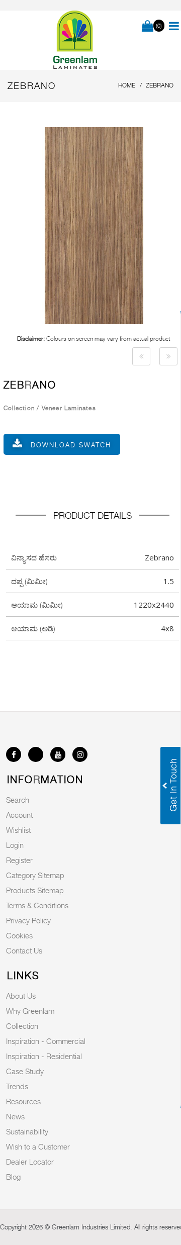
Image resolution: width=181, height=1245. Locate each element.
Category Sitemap (35, 875)
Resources (23, 1101)
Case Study (25, 1071)
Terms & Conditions (37, 905)
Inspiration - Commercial (45, 1040)
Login (15, 844)
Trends (17, 1086)
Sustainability (27, 1131)
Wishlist (18, 829)
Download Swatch (71, 445)
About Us (21, 995)
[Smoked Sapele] (141, 356)
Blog (13, 1176)
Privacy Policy (28, 920)
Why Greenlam (30, 1010)
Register (19, 860)
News (15, 1116)
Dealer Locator (30, 1161)
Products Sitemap (35, 890)
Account (19, 814)
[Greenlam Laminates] (75, 40)
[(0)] (147, 27)
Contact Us (24, 950)
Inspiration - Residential (44, 1056)
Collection (22, 1025)
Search (17, 799)
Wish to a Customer (38, 1146)
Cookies (19, 935)
